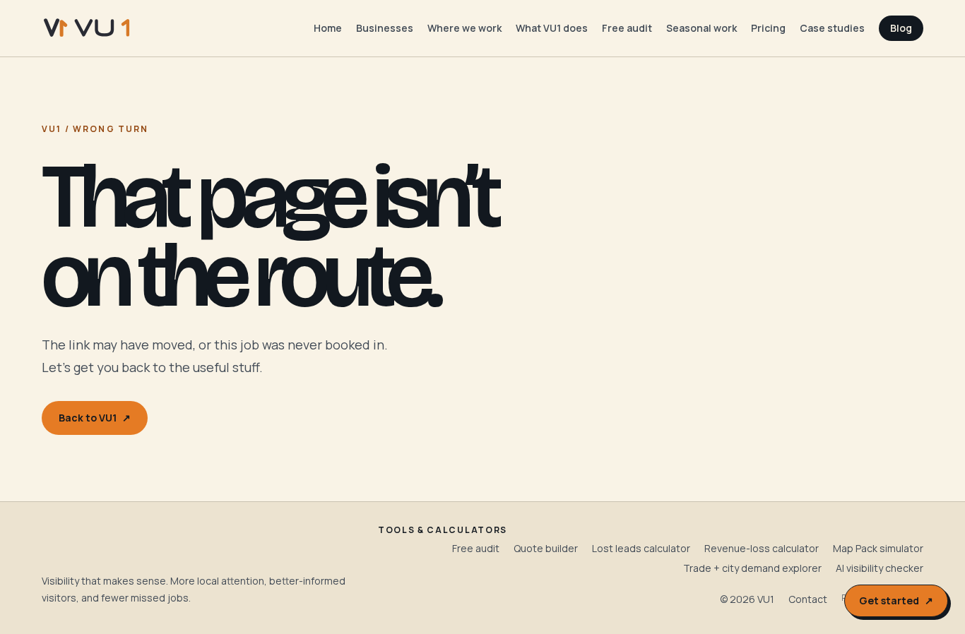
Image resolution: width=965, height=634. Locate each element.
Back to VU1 (95, 417)
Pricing (768, 28)
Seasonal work (701, 28)
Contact (807, 599)
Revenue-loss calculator (761, 548)
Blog (901, 28)
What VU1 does (552, 28)
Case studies (832, 28)
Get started (896, 600)
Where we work (464, 28)
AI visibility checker (879, 568)
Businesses (384, 28)
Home (328, 28)
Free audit (627, 28)
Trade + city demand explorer (752, 568)
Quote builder (546, 548)
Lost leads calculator (641, 548)
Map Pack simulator (878, 548)
